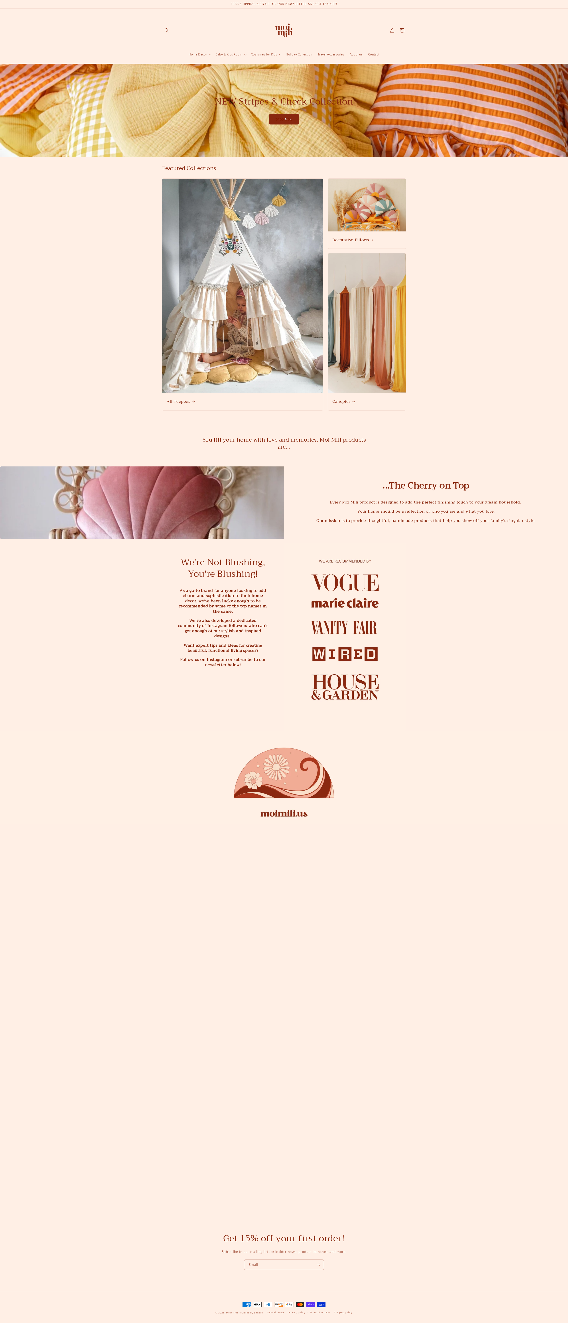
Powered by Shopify (251, 1312)
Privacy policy (297, 1312)
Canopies (341, 401)
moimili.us (232, 1312)
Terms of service (320, 1312)
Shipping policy (343, 1312)
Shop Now (284, 119)
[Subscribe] (319, 1257)
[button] (167, 30)
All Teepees (178, 401)
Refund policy (275, 1312)
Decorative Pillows (350, 239)
